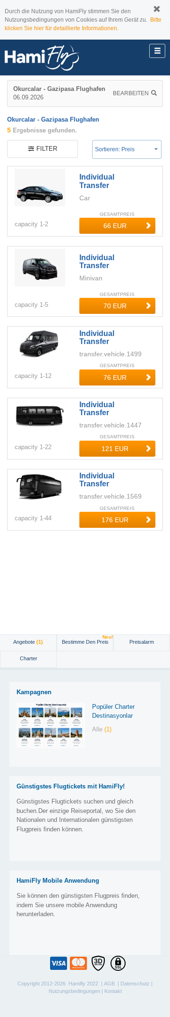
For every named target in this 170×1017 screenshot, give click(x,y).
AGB (109, 983)
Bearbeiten (131, 93)
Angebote (28, 642)
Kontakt (113, 991)
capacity (26, 224)
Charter (28, 658)
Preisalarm (141, 642)
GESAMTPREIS (117, 214)
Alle (101, 729)
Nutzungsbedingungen (74, 991)
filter (46, 148)
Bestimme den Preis (87, 640)
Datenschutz (135, 983)
